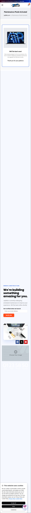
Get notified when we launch (12, 308)
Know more (21, 1)
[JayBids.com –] (15, 5)
